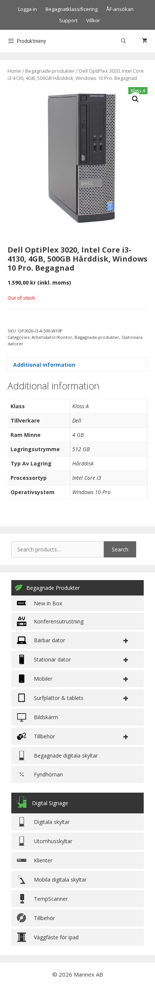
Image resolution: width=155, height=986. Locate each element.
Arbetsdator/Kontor (52, 337)
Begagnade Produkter (53, 587)
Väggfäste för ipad (56, 937)
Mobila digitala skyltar (60, 879)
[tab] (77, 365)
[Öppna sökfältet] (123, 41)
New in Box (48, 603)
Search (120, 549)
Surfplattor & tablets (59, 697)
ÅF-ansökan (120, 9)
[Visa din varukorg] (144, 41)
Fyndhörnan (48, 774)
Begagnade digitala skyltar (66, 755)
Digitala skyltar (52, 821)
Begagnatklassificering (71, 9)
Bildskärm (46, 717)
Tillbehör (44, 918)
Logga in (27, 9)
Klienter (43, 860)
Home (14, 70)
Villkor (93, 20)
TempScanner (51, 898)
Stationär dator (52, 659)
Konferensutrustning (59, 621)
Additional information (44, 364)
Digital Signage (50, 803)
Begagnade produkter (50, 70)
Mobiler (43, 678)
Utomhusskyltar (53, 841)
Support (68, 20)
